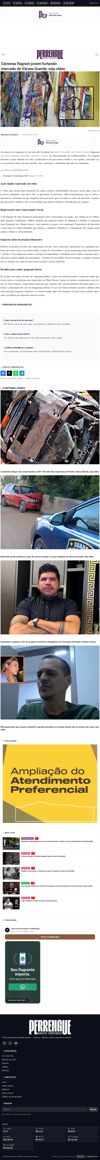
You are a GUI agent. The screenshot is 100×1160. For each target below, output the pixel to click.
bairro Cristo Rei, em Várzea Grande (71, 151)
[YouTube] (16, 1043)
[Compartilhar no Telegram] (21, 373)
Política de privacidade (12, 1096)
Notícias (5, 1070)
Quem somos (7, 1086)
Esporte (5, 1063)
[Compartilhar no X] (9, 373)
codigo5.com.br (92, 1156)
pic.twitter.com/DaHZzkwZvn (15, 169)
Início (4, 1082)
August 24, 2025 (36, 175)
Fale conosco (7, 1093)
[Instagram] (4, 1043)
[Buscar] (96, 54)
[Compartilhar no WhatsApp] (15, 373)
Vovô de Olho (8, 1056)
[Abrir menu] (3, 54)
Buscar (93, 1109)
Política (5, 1067)
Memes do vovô (9, 1059)
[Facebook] (10, 1043)
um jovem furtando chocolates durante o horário (25, 155)
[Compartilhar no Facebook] (3, 373)
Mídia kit (5, 1089)
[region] (44, 3)
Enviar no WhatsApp (50, 937)
